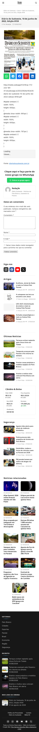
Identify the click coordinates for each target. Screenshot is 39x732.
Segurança (9, 422)
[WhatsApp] (6, 76)
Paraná (4, 633)
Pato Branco (6, 622)
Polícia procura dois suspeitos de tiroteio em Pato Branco (25, 439)
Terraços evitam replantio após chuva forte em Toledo (25, 342)
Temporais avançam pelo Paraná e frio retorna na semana (25, 353)
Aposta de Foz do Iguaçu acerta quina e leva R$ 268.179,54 (27, 550)
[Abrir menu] (3, 3)
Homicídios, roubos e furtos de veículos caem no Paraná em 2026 (25, 450)
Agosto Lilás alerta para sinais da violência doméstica (24, 428)
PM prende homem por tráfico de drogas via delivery (24, 461)
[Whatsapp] (12, 721)
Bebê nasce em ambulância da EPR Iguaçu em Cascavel (18, 600)
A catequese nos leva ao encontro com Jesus (25, 296)
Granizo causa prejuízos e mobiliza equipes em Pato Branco (25, 365)
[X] (23, 269)
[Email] (26, 76)
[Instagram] (6, 269)
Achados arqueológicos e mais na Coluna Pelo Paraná (25, 317)
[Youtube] (17, 269)
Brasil (4, 636)
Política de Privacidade (15, 713)
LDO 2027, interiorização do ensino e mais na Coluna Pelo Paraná (25, 306)
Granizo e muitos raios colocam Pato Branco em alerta (25, 376)
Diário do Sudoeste (10, 10)
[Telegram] (13, 76)
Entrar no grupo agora (21, 180)
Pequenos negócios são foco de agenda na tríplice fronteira (11, 575)
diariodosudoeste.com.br (19, 163)
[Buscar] (36, 3)
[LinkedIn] (32, 76)
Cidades (5, 626)
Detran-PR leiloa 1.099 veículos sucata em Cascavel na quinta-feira (27, 524)
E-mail (7, 239)
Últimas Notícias (12, 336)
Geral (18, 10)
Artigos (7, 279)
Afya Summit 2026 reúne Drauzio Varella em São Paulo (11, 498)
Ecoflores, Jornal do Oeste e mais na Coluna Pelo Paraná (25, 285)
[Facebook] (19, 76)
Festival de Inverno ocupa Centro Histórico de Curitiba (27, 575)
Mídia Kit (27, 715)
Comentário (9, 215)
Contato (28, 713)
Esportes (5, 629)
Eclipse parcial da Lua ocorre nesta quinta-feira (27, 497)
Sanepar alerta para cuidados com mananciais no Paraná (10, 550)
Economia (6, 640)
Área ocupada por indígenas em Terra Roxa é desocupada (11, 523)
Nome (6, 232)
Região (4, 644)
